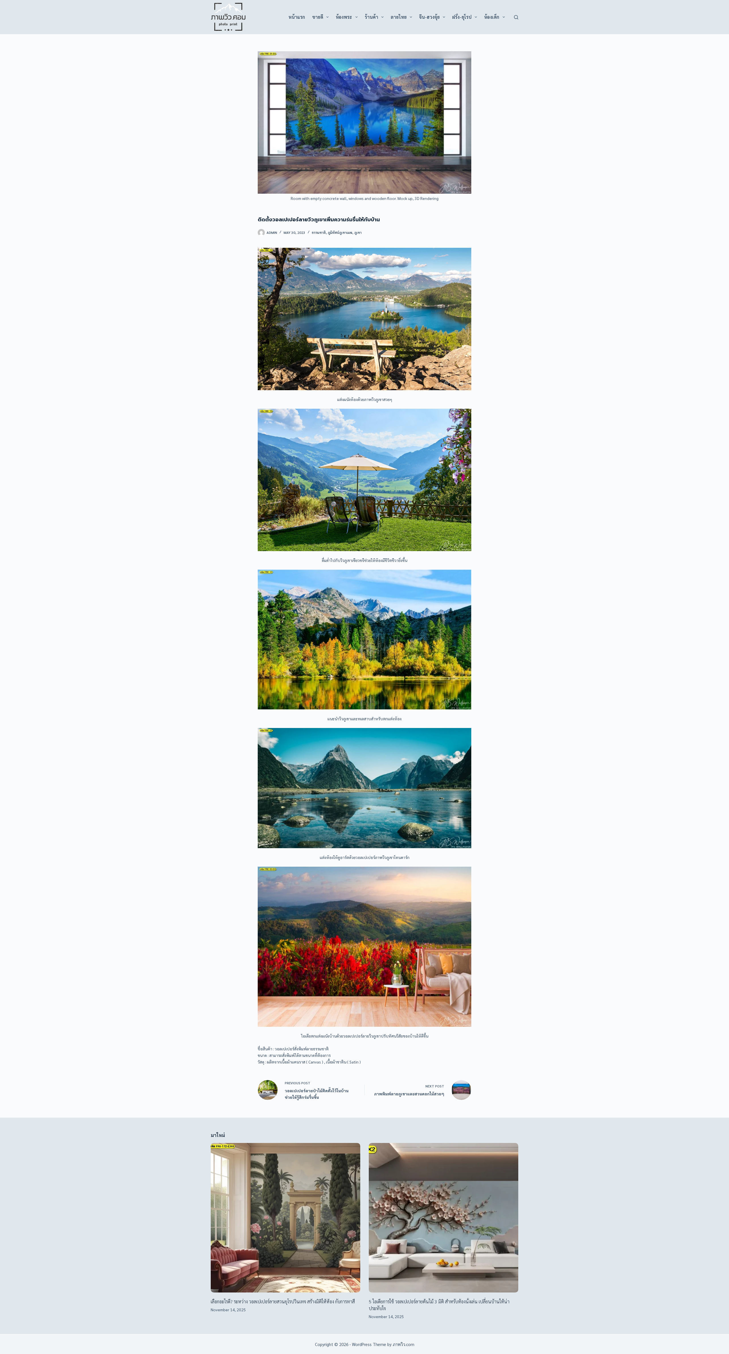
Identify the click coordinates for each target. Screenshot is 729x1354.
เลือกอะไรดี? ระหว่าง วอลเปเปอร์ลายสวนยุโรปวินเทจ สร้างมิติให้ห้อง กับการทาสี (283, 1301)
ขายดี (317, 17)
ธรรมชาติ (319, 232)
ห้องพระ (344, 17)
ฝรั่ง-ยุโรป (462, 17)
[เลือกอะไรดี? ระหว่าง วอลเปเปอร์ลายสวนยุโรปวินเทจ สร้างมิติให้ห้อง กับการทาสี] (285, 1217)
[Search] (516, 17)
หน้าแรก (296, 17)
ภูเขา (358, 232)
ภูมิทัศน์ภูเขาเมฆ (340, 232)
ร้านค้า (371, 17)
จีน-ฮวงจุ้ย (429, 17)
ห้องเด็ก (491, 17)
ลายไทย (399, 17)
